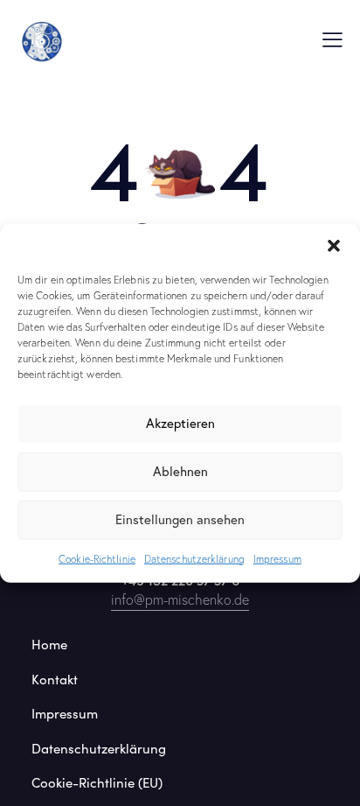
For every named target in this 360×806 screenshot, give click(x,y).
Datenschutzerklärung (194, 557)
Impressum (277, 557)
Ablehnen (180, 471)
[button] (334, 245)
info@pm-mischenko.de (180, 599)
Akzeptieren (180, 423)
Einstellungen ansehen (180, 519)
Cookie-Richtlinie (97, 557)
